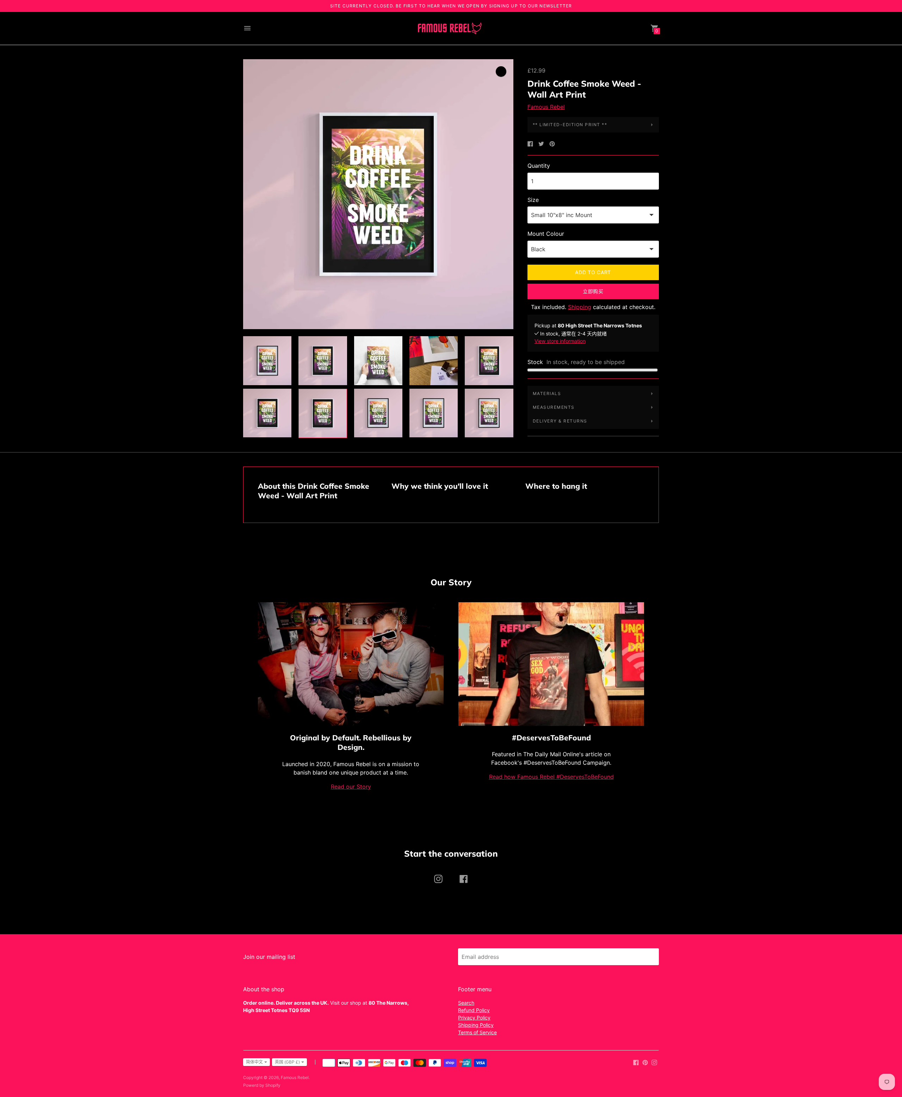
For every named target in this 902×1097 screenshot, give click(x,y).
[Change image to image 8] (378, 413)
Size (533, 200)
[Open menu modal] (247, 28)
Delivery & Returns (560, 421)
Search (466, 1003)
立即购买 (593, 291)
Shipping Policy (476, 1025)
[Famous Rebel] (449, 28)
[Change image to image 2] (322, 360)
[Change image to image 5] (489, 360)
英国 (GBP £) (287, 1062)
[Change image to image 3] (378, 360)
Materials (547, 393)
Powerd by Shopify (261, 1085)
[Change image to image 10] (489, 413)
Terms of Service (477, 1032)
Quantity (538, 165)
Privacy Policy (474, 1018)
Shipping (579, 306)
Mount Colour (545, 233)
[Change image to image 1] (267, 360)
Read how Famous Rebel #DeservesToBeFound (551, 776)
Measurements (554, 407)
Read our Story (351, 786)
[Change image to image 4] (433, 360)
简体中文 (254, 1062)
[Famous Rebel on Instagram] (654, 1061)
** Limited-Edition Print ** (570, 124)
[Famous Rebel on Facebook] (636, 1061)
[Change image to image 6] (267, 413)
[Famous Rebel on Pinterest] (645, 1061)
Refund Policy (474, 1010)
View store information (560, 341)
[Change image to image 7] (322, 413)
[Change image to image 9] (433, 413)
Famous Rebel (546, 106)
